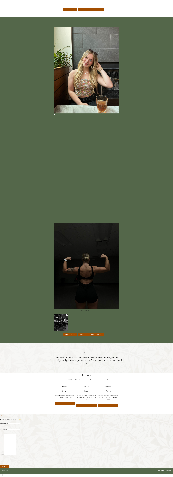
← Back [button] (1, 415)
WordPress (168, 470)
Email (3, 429)
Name (3, 423)
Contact (4, 466)
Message (2, 454)
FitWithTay (5, 470)
